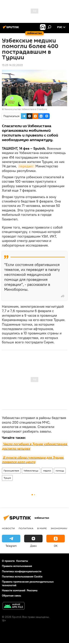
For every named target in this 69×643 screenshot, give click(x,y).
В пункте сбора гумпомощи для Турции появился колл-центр (33, 459)
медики (47, 470)
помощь (60, 470)
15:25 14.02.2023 (12, 65)
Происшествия (11, 470)
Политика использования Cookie (22, 576)
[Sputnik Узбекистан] (11, 28)
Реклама (32, 590)
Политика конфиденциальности (21, 571)
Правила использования (17, 566)
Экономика (59, 528)
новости (8, 528)
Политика (26, 528)
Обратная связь (11, 595)
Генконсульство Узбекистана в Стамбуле (25, 109)
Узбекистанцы (31, 470)
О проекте (8, 561)
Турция (7, 477)
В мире (42, 528)
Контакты (22, 561)
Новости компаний (13, 590)
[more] (63, 296)
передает (26, 166)
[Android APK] (14, 606)
